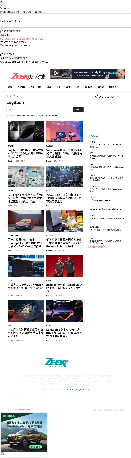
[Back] (1, 5)
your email (7, 54)
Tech (10, 281)
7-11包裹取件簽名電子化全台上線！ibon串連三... (106, 157)
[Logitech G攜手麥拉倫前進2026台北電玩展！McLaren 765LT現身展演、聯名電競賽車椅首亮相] (64, 311)
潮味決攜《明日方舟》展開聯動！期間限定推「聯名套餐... (106, 179)
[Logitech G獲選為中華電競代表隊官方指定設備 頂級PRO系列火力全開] (26, 131)
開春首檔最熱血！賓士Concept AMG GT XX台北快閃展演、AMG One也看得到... (26, 243)
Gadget (11, 146)
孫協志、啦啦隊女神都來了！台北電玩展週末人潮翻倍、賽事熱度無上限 (64, 198)
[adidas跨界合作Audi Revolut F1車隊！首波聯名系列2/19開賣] (64, 266)
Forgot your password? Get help (22, 38)
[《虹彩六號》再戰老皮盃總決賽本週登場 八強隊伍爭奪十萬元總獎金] (26, 311)
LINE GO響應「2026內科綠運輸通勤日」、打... (106, 231)
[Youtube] (123, 66)
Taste (92, 142)
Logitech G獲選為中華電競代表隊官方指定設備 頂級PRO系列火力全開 (26, 153)
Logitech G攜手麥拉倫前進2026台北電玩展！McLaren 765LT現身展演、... (63, 333)
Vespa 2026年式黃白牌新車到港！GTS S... (107, 209)
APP (91, 153)
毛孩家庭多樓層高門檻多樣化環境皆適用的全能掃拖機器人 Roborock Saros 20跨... (64, 243)
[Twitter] (114, 66)
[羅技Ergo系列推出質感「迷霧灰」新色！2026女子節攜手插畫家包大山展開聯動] (26, 176)
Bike (92, 207)
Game (48, 191)
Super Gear (13, 236)
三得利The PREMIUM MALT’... (102, 200)
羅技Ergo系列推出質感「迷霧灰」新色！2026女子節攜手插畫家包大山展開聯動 (26, 198)
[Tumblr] (43, 396)
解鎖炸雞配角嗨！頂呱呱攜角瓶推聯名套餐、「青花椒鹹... (105, 242)
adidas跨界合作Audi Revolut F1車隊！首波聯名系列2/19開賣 (64, 288)
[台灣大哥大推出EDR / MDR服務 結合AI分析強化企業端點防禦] (26, 266)
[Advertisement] (106, 114)
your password (10, 31)
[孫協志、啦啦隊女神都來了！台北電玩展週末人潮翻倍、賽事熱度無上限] (64, 176)
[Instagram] (109, 66)
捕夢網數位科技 (23, 410)
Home (9, 96)
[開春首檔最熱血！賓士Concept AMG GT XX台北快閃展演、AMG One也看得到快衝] (26, 221)
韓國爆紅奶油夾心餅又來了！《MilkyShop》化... (107, 168)
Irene (10, 206)
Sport (49, 281)
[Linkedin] (26, 396)
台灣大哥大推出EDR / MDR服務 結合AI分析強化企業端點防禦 (26, 288)
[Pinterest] (35, 396)
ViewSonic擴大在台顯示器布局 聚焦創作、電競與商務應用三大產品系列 (64, 153)
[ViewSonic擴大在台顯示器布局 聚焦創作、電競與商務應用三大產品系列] (64, 131)
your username (10, 20)
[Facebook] (105, 66)
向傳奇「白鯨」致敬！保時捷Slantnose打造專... (106, 190)
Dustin (10, 161)
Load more (95, 247)
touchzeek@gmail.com (78, 389)
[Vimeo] (118, 66)
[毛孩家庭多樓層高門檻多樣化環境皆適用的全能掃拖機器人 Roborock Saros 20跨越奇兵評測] (64, 221)
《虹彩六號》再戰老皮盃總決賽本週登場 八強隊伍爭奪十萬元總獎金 (26, 333)
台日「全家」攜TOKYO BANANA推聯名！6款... (107, 220)
